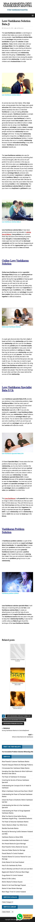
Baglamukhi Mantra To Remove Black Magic (15, 872)
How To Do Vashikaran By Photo (12, 865)
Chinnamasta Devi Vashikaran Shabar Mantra (15, 768)
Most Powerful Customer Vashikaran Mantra (15, 761)
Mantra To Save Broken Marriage (12, 888)
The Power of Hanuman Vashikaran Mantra (15, 822)
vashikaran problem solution (13, 724)
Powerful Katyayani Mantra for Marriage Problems (17, 765)
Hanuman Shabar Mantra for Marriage (13, 850)
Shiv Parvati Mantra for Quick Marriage (14, 844)
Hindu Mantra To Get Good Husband (13, 862)
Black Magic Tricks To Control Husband (14, 892)
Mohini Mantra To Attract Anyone (12, 882)
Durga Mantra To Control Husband (12, 875)
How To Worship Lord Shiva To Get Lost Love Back (17, 869)
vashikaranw (19, 28)
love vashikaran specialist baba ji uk (18, 716)
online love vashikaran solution (14, 720)
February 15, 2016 (8, 28)
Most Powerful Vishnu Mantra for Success (15, 847)
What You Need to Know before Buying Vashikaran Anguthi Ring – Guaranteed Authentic (17, 817)
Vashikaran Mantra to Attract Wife (12, 837)
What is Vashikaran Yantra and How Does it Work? (17, 791)
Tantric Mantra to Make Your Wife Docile (14, 825)
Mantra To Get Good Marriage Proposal (14, 885)
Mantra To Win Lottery (9, 879)
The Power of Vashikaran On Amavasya (14, 777)
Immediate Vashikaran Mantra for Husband (15, 840)
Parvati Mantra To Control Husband (12, 853)
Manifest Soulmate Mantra (10, 828)
